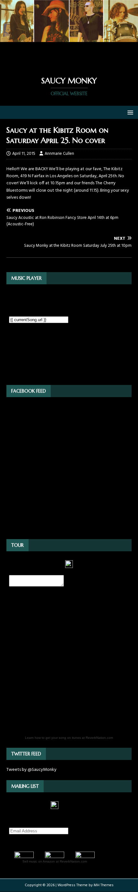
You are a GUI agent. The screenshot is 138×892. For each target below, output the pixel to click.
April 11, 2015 (23, 153)
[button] (129, 112)
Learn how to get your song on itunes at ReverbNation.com (69, 737)
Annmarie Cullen (59, 153)
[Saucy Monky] (69, 38)
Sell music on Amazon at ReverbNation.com (54, 861)
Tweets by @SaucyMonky (31, 769)
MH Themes (104, 885)
